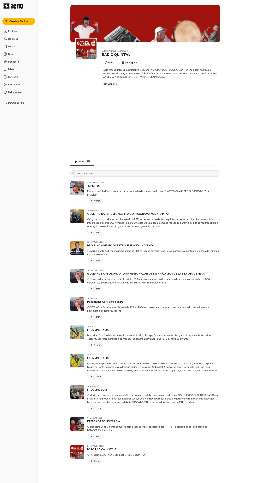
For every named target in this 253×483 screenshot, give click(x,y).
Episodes (82, 161)
